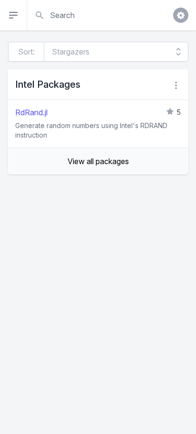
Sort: (26, 51)
